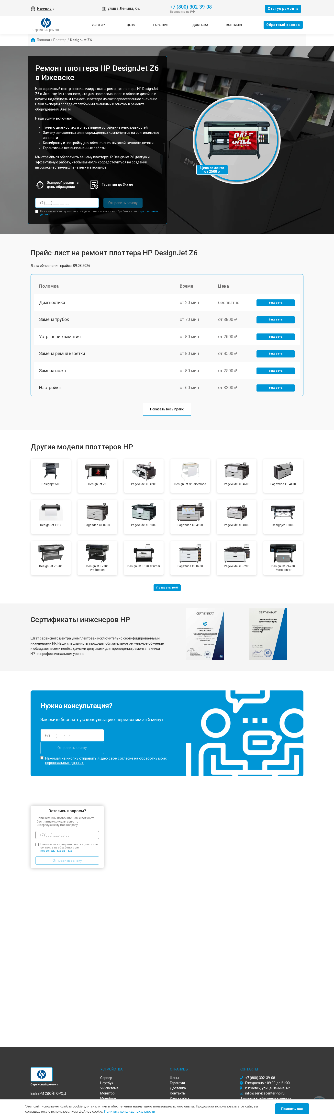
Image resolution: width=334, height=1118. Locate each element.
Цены (131, 25)
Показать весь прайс (167, 409)
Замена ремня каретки (62, 353)
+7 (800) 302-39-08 (191, 6)
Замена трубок (54, 319)
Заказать (275, 302)
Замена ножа (52, 370)
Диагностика (52, 302)
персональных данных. (64, 763)
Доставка (200, 25)
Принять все (292, 1109)
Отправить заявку (123, 203)
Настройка (50, 387)
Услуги (97, 25)
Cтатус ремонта (283, 9)
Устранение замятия (60, 336)
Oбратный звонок (283, 25)
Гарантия (160, 25)
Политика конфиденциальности (129, 1111)
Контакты (234, 25)
